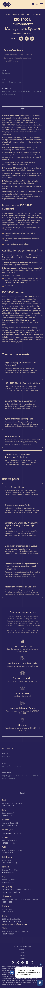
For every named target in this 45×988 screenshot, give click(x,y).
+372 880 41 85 (7, 853)
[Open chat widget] (40, 983)
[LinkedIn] (27, 962)
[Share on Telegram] (21, 38)
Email (4, 79)
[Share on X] (27, 38)
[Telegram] (22, 962)
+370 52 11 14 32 (8, 843)
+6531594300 (7, 902)
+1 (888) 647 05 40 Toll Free (12, 833)
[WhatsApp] (32, 962)
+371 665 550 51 (8, 872)
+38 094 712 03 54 (8, 816)
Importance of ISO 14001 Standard (18, 54)
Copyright (22, 952)
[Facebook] (13, 962)
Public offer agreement (22, 946)
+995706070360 (8, 934)
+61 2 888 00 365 (8, 912)
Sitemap (23, 958)
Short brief (6, 89)
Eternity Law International (14, 14)
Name (5, 70)
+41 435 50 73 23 (8, 806)
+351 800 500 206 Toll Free (12, 922)
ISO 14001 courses (11, 61)
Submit (22, 109)
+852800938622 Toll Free (11, 892)
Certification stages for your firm (17, 58)
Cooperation (22, 955)
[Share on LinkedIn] (32, 38)
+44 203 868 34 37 (8, 825)
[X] (17, 962)
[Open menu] (41, 4)
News (28, 14)
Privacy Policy (22, 949)
